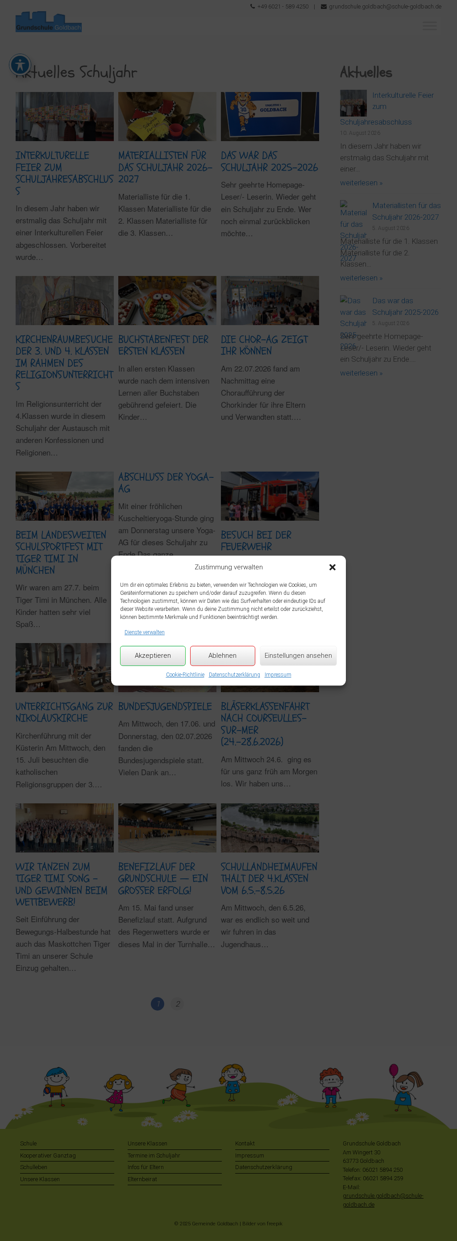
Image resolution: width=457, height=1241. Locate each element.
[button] (332, 567)
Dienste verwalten (145, 632)
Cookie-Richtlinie (185, 675)
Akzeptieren (153, 656)
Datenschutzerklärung (234, 675)
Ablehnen (222, 656)
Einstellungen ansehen (298, 656)
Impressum (278, 675)
